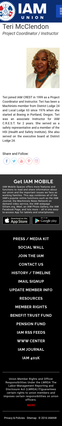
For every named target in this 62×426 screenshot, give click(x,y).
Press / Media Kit (31, 239)
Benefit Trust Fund (31, 315)
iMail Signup (31, 281)
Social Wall (31, 247)
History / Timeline (31, 273)
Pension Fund (31, 324)
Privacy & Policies (14, 418)
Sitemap (32, 418)
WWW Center (31, 341)
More (31, 405)
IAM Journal (31, 349)
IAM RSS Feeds (31, 332)
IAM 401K (31, 358)
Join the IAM (31, 256)
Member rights (31, 307)
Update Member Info (31, 290)
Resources (31, 298)
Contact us (31, 264)
